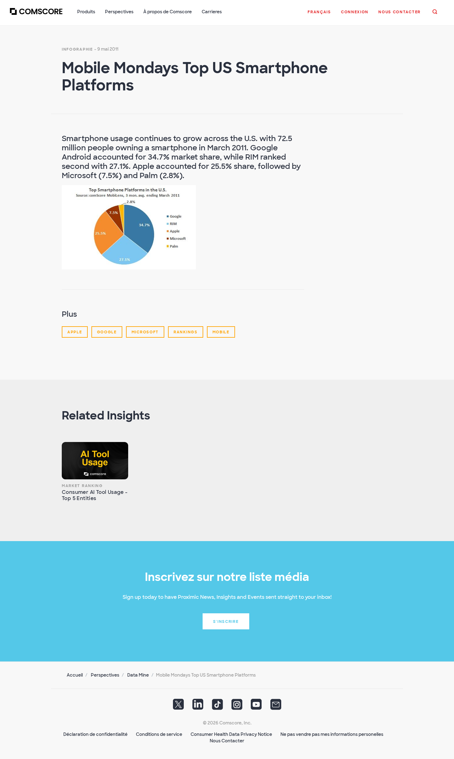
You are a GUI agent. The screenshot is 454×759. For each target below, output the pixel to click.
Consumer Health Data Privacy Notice (231, 734)
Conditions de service (159, 734)
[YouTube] (256, 706)
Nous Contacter (227, 741)
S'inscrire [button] (226, 621)
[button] (319, 15)
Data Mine (138, 675)
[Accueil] (36, 15)
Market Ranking (82, 485)
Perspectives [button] (119, 12)
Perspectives (105, 675)
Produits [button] (86, 12)
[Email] (275, 706)
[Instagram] (236, 706)
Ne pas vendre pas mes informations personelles (331, 734)
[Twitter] (178, 706)
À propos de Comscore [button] (167, 12)
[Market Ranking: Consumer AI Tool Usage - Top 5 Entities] (95, 460)
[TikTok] (217, 706)
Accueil (75, 675)
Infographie (77, 49)
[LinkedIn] (198, 706)
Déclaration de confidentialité (95, 734)
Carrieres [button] (212, 12)
